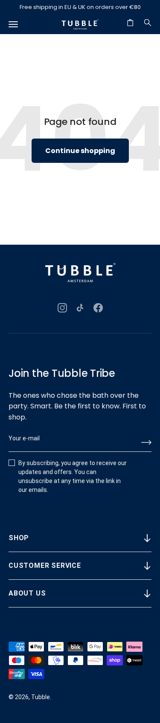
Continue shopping (80, 151)
